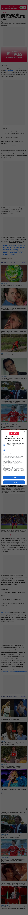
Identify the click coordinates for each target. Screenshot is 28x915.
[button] (14, 454)
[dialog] (14, 457)
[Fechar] (24, 431)
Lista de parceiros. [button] (18, 465)
